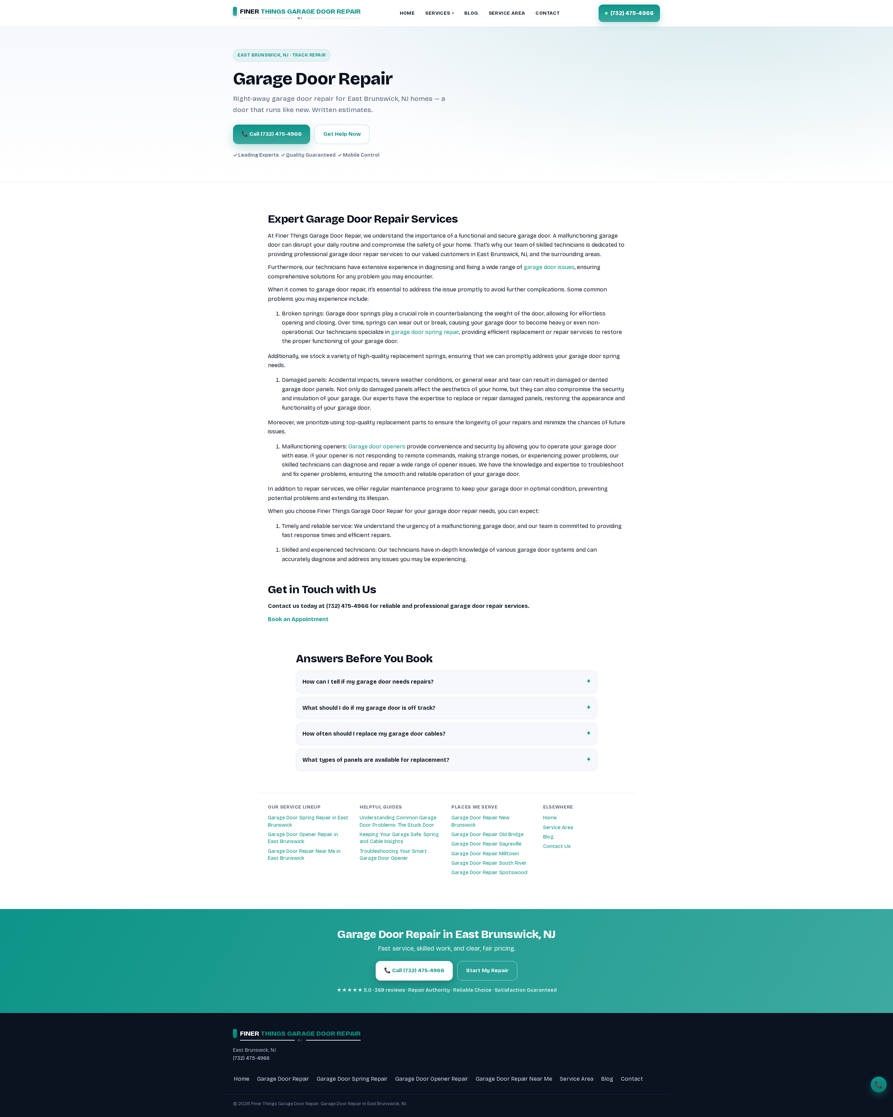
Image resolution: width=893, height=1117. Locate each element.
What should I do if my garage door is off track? (368, 708)
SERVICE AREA (507, 13)
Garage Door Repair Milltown (485, 854)
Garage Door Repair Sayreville (486, 844)
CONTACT (547, 13)
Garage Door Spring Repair (352, 1078)
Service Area (558, 828)
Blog (548, 837)
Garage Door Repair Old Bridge (487, 834)
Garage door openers (376, 446)
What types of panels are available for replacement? (375, 760)
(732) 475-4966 (251, 1058)
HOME (407, 13)
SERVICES (439, 13)
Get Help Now (342, 134)
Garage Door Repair (283, 1078)
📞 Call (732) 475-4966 (271, 134)
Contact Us (557, 846)
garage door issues (549, 267)
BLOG (471, 13)
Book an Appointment (298, 619)
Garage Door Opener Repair (431, 1078)
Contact (632, 1078)
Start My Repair (487, 970)
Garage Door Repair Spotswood (489, 873)
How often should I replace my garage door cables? (373, 733)
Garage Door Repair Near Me (514, 1078)
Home (550, 818)
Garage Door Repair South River (489, 863)
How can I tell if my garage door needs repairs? (368, 681)
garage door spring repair (425, 332)
